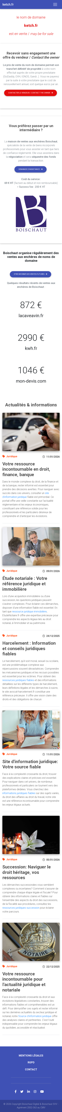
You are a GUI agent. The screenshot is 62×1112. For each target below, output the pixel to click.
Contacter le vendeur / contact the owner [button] (29, 93)
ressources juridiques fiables (18, 680)
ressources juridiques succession (20, 907)
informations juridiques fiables (18, 793)
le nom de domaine (31, 17)
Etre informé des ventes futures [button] (29, 274)
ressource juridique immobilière (29, 611)
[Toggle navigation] (55, 4)
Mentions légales (31, 1055)
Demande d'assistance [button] (29, 169)
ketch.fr (31, 25)
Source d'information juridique (34, 1016)
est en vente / (31, 34)
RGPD (31, 1062)
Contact (31, 1069)
